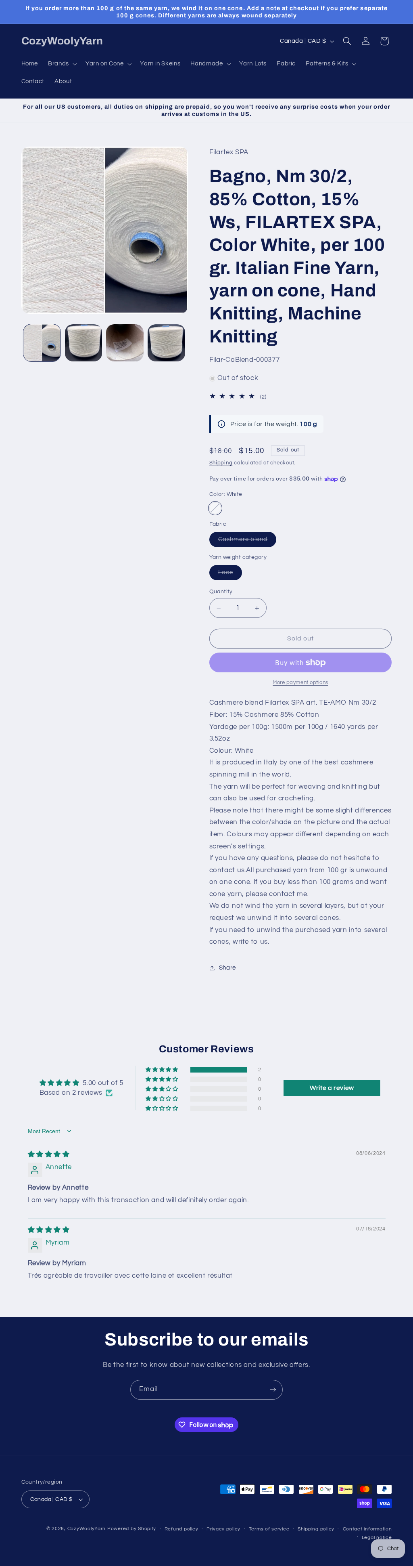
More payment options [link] (300, 682)
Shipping (221, 463)
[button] (62, 64)
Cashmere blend (247, 541)
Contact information (367, 1529)
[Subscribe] (273, 1390)
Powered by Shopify (131, 1528)
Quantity (221, 591)
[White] (215, 508)
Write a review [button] (332, 1088)
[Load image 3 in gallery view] (124, 342)
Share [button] (227, 968)
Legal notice (377, 1537)
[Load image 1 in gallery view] (41, 342)
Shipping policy (316, 1529)
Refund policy (181, 1529)
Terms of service (269, 1529)
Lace (230, 574)
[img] (49, 1154)
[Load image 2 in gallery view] (83, 342)
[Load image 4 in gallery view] (166, 342)
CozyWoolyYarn (86, 1528)
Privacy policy (223, 1529)
